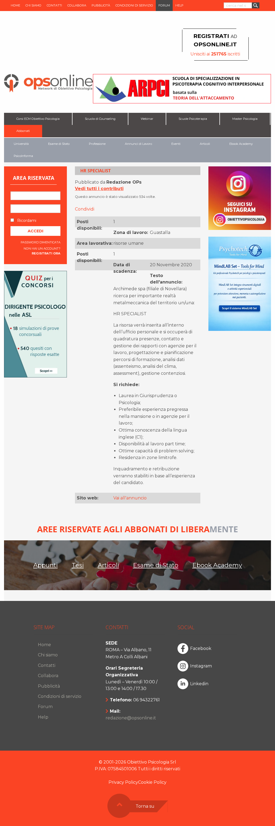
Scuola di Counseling (100, 119)
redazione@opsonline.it (131, 717)
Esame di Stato (59, 144)
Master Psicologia (245, 119)
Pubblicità (101, 5)
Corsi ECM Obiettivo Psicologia (38, 119)
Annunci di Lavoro (138, 144)
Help (179, 5)
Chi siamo (33, 5)
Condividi (84, 209)
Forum (164, 5)
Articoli (205, 144)
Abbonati (23, 131)
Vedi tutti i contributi (99, 188)
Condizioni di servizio (134, 5)
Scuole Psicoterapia (193, 119)
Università (21, 144)
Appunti (45, 565)
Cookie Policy (152, 782)
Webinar (147, 119)
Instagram (201, 665)
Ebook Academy (241, 144)
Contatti (54, 5)
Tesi (78, 565)
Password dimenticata (40, 242)
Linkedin (199, 683)
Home (15, 5)
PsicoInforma (23, 156)
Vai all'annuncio (130, 497)
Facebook (200, 648)
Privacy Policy (123, 782)
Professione (97, 144)
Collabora (76, 5)
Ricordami (26, 220)
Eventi (175, 144)
